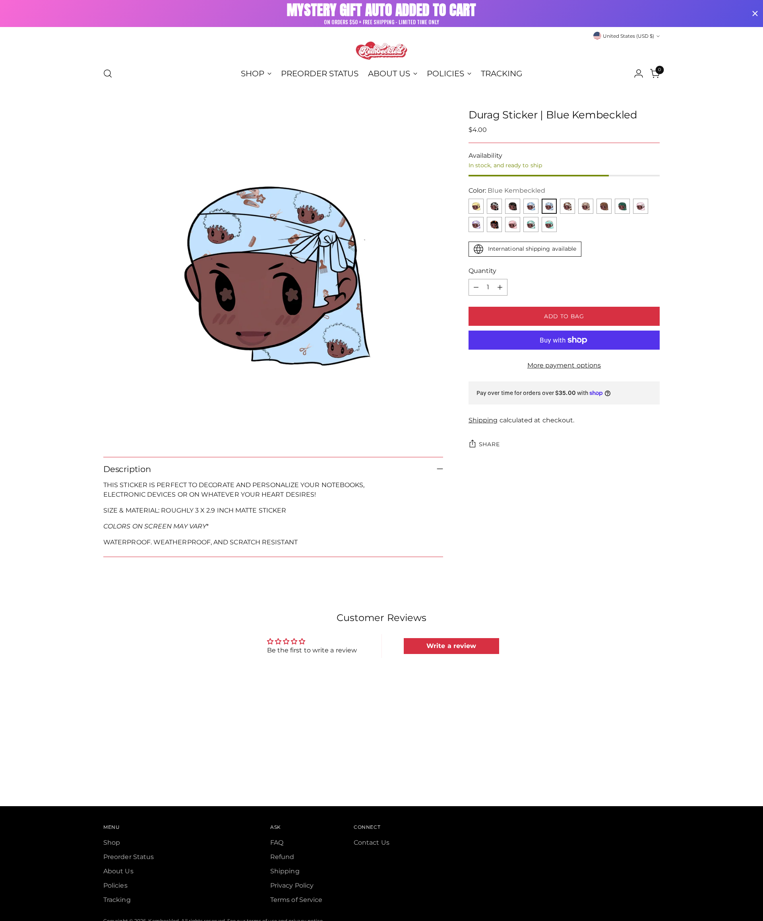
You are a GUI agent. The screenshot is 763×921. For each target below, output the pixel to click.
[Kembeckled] (381, 50)
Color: (507, 190)
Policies (115, 885)
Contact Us (371, 842)
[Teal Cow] (530, 224)
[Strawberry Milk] (512, 224)
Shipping (483, 420)
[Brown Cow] (567, 206)
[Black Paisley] (512, 206)
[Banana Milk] (476, 206)
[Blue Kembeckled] (549, 206)
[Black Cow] (494, 206)
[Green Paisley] (622, 206)
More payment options (564, 365)
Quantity (483, 271)
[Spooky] (494, 224)
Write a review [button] (451, 646)
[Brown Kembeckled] (585, 206)
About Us (118, 871)
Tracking (117, 900)
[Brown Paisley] (604, 206)
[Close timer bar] (755, 13)
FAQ (276, 842)
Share (489, 444)
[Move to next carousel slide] (653, 724)
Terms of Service (296, 900)
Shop (111, 842)
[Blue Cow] (530, 206)
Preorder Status (128, 857)
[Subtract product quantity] (476, 287)
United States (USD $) (628, 36)
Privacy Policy (292, 885)
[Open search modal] (108, 73)
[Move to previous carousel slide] (634, 724)
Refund (282, 857)
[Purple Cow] (476, 224)
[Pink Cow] (640, 206)
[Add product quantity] (500, 287)
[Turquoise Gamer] (549, 224)
